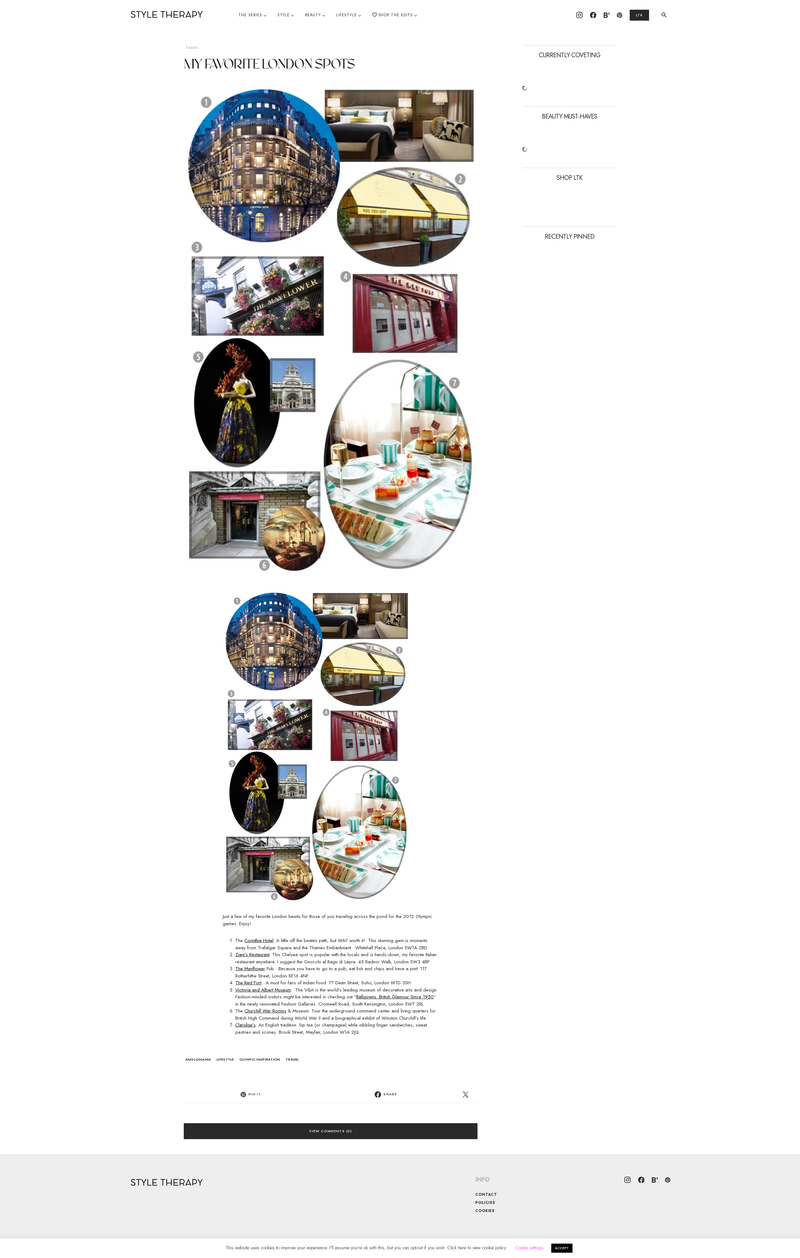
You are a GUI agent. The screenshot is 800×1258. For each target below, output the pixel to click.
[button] (664, 15)
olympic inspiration (259, 1059)
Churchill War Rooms (265, 1010)
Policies (485, 1202)
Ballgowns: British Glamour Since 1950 (395, 996)
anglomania (198, 1059)
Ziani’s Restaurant (252, 954)
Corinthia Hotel (258, 940)
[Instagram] (579, 15)
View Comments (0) (330, 1131)
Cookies (484, 1211)
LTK (639, 15)
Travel (192, 47)
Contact (486, 1194)
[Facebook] (593, 15)
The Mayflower (250, 968)
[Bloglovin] (606, 15)
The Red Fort (248, 982)
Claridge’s (245, 1025)
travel (292, 1059)
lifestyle (225, 1059)
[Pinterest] (619, 15)
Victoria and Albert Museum (263, 990)
